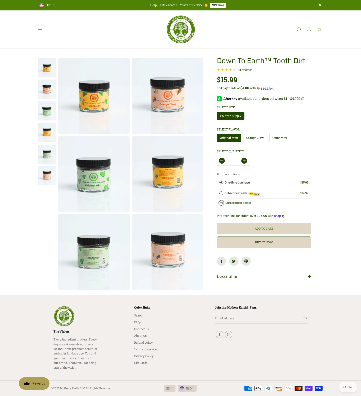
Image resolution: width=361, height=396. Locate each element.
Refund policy (143, 342)
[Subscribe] (305, 318)
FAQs (137, 322)
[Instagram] (228, 334)
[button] (40, 29)
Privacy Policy (144, 356)
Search (139, 315)
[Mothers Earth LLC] (180, 29)
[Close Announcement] (320, 5)
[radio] (221, 182)
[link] (75, 316)
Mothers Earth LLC (72, 388)
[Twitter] (233, 261)
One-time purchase (237, 182)
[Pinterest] (246, 261)
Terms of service (145, 349)
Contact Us (141, 329)
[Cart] (319, 29)
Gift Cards (140, 363)
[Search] (299, 29)
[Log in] (309, 29)
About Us (140, 336)
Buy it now (264, 242)
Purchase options (228, 174)
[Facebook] (221, 261)
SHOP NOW (218, 5)
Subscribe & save (242, 193)
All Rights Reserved (98, 388)
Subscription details (238, 203)
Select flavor (228, 129)
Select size (226, 107)
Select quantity (230, 151)
